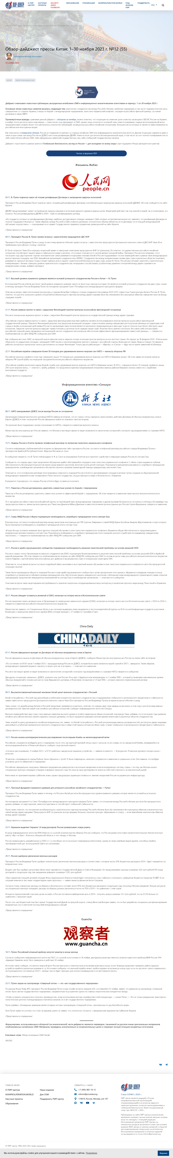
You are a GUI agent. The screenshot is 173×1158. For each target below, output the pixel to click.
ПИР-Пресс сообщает (22, 25)
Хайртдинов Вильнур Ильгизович (28, 56)
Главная (8, 25)
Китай (9, 80)
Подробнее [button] (91, 1153)
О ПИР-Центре (12, 1089)
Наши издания (47, 1089)
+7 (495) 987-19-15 (87, 1089)
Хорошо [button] (163, 1153)
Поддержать (144, 3)
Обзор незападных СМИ (25, 80)
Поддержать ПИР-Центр (52, 1098)
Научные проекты (14, 1098)
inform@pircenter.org (87, 1094)
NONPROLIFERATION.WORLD (19, 1094)
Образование (11, 1103)
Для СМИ (44, 1094)
